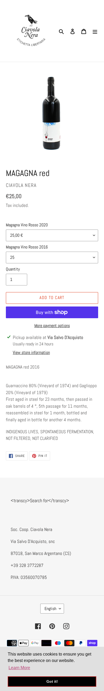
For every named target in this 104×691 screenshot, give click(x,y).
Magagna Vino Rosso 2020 (27, 225)
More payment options (52, 325)
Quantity (13, 269)
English (50, 608)
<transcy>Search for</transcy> (40, 500)
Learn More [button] (19, 667)
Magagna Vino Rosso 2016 (27, 247)
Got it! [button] (52, 681)
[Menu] (95, 30)
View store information (31, 352)
